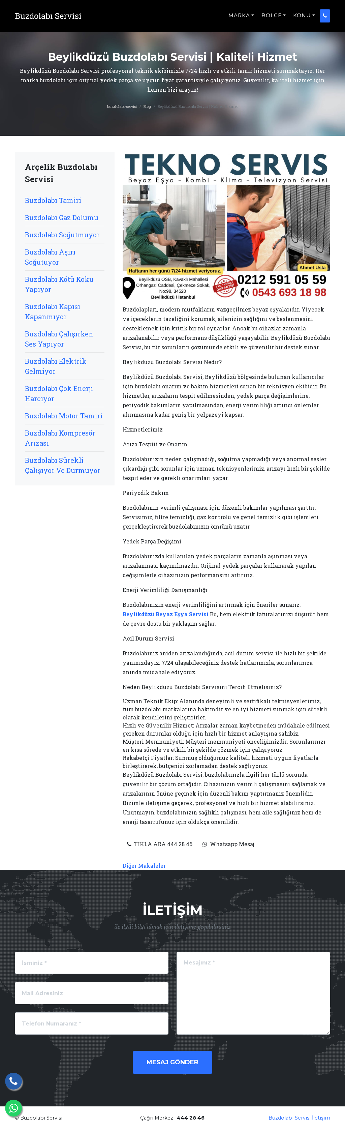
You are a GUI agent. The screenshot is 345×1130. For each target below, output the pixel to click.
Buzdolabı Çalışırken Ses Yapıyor (59, 338)
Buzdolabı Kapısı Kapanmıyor (52, 311)
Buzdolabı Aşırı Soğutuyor (50, 256)
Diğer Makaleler (144, 865)
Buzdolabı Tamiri (53, 200)
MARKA (239, 15)
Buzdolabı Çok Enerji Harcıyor (59, 393)
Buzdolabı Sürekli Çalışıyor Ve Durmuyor (62, 465)
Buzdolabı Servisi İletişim (299, 1118)
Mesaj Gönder (172, 1062)
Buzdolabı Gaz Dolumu (61, 217)
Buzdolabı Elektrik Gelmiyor (56, 366)
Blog (147, 106)
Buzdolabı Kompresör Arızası (60, 437)
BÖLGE (271, 15)
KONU (302, 15)
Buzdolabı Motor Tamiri (63, 415)
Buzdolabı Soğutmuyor (62, 234)
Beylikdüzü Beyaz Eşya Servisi (166, 614)
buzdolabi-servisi (122, 106)
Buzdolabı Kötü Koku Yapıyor (59, 284)
